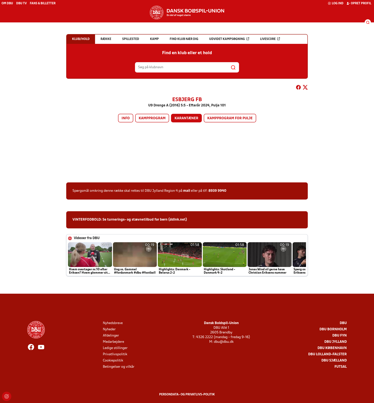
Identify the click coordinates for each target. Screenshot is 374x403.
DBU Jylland (335, 342)
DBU (343, 323)
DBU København (332, 348)
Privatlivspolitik (115, 354)
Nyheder (109, 329)
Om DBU (7, 3)
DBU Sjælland (334, 360)
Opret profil (361, 3)
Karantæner (186, 118)
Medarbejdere (113, 342)
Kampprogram (152, 118)
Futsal (340, 367)
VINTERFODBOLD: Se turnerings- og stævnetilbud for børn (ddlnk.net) (129, 219)
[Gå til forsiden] (187, 12)
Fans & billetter (43, 3)
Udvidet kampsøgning (227, 39)
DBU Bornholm (333, 329)
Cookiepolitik (113, 360)
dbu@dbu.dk (224, 342)
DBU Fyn (339, 335)
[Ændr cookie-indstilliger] (6, 396)
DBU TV (21, 3)
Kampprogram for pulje (230, 118)
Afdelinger (111, 335)
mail (186, 191)
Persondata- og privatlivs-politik (187, 394)
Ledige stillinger (115, 348)
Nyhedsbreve (113, 323)
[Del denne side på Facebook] (298, 88)
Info (126, 118)
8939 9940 (217, 191)
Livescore (268, 39)
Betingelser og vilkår (118, 367)
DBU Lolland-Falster (327, 354)
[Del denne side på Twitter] (305, 88)
